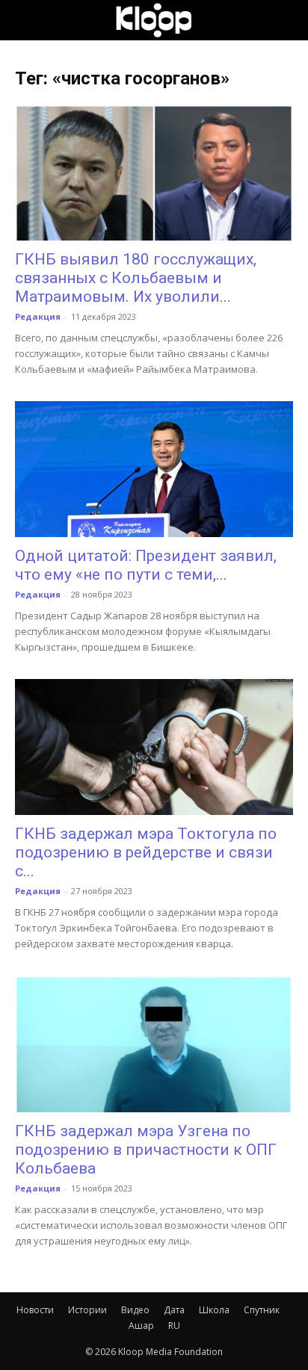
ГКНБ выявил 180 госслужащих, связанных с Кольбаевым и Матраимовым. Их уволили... (135, 278)
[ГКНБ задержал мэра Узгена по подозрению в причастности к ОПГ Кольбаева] (154, 1044)
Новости (35, 1310)
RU (174, 1325)
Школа (214, 1310)
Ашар (141, 1325)
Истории (87, 1310)
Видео (135, 1310)
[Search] (287, 20)
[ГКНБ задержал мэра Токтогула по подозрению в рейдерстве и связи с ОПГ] (154, 747)
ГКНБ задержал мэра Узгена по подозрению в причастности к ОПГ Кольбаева (146, 1149)
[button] (25, 20)
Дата (174, 1310)
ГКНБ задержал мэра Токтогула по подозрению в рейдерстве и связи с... (146, 852)
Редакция (38, 316)
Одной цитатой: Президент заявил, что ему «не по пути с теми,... (146, 565)
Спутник (262, 1310)
